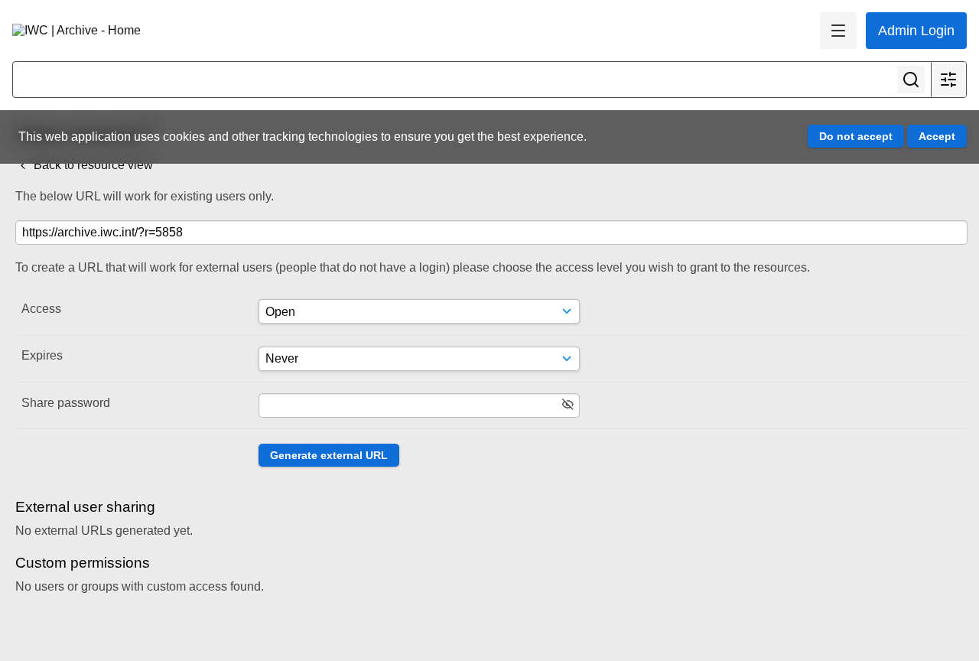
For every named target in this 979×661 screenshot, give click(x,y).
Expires (42, 355)
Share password (65, 402)
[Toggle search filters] (948, 79)
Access (41, 308)
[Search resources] (911, 79)
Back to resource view (92, 164)
